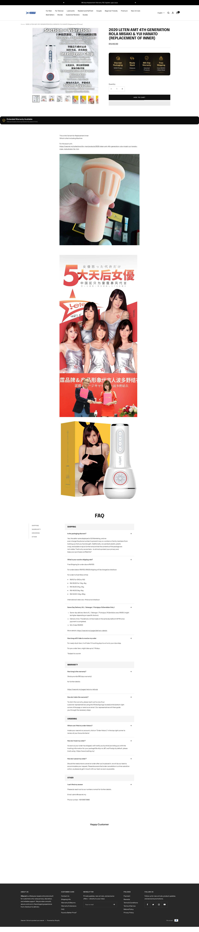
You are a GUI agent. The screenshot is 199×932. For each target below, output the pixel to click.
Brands (60, 15)
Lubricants (71, 11)
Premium (124, 11)
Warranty (36, 529)
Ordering (36, 533)
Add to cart (139, 97)
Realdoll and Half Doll (85, 11)
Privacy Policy (129, 913)
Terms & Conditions (131, 903)
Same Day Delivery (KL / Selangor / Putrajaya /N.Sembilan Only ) (91, 607)
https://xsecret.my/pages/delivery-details (92, 631)
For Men (49, 11)
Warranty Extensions (68, 906)
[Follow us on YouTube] (164, 904)
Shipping (35, 525)
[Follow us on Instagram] (159, 904)
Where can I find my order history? (79, 726)
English (160, 13)
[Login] (173, 13)
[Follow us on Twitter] (153, 904)
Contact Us (65, 896)
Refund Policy (129, 909)
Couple (99, 11)
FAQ (62, 909)
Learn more (114, 2)
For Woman (59, 11)
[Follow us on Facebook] (147, 904)
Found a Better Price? (69, 913)
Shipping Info (66, 899)
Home (23, 24)
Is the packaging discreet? (76, 534)
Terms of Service (129, 906)
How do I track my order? (76, 741)
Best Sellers (50, 15)
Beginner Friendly (111, 11)
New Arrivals (135, 11)
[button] (139, 103)
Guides (85, 15)
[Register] (114, 904)
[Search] (168, 13)
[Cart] (177, 13)
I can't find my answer (75, 784)
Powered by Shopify (53, 920)
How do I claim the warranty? (77, 697)
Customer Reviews (72, 15)
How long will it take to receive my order (81, 638)
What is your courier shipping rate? (80, 560)
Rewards (127, 899)
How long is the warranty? (76, 671)
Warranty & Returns (68, 903)
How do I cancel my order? (77, 759)
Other (34, 537)
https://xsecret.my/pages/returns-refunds (82, 689)
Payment (127, 896)
